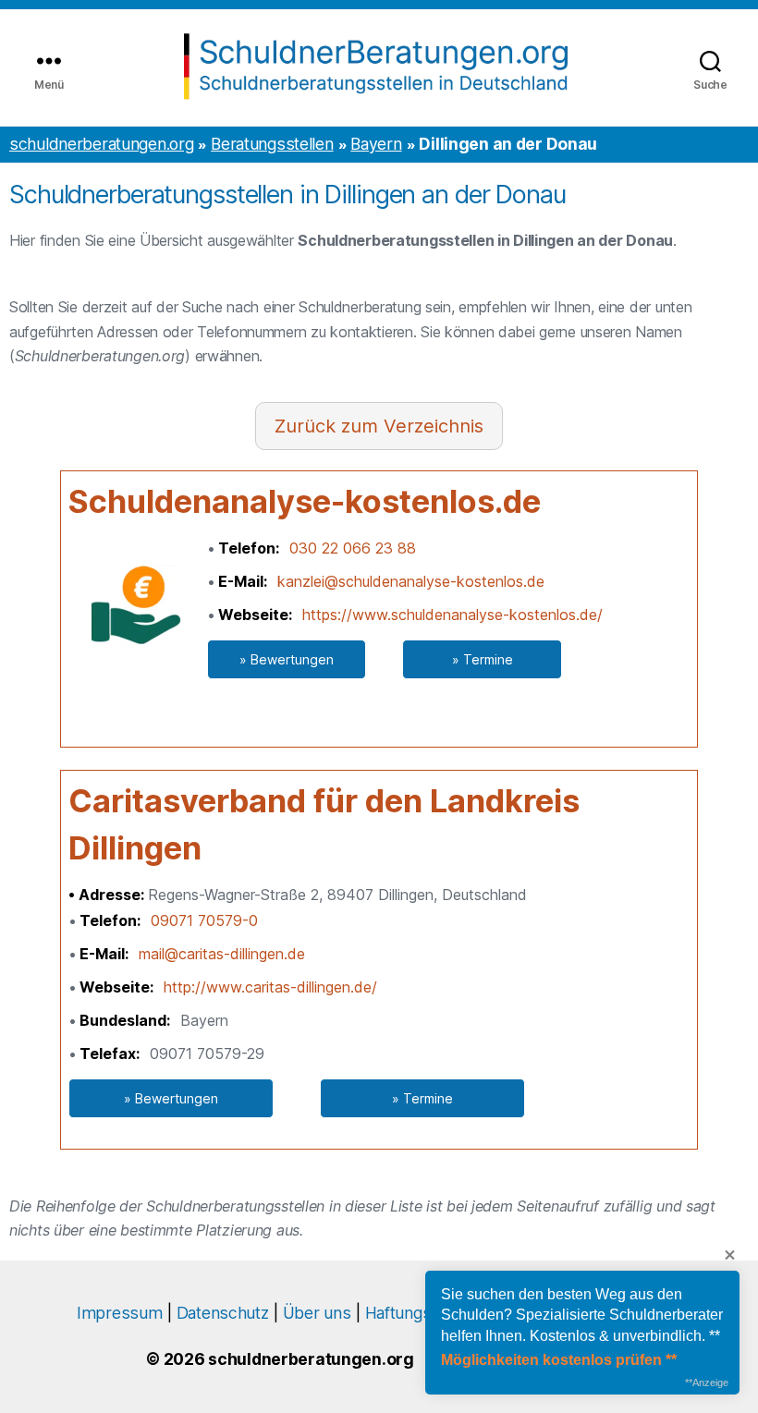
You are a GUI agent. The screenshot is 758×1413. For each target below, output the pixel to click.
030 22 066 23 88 (352, 548)
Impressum (119, 1312)
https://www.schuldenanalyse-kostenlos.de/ (452, 614)
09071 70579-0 (204, 920)
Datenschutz (223, 1312)
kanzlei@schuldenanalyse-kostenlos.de (410, 581)
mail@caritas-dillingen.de (222, 953)
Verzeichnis (433, 426)
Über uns (317, 1312)
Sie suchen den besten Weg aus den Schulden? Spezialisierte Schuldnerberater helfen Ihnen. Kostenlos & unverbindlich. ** (582, 1315)
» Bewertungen (286, 659)
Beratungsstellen (272, 143)
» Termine (482, 659)
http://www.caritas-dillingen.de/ (270, 987)
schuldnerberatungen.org (101, 143)
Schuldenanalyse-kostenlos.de (304, 501)
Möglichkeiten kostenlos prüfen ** (559, 1360)
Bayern (375, 143)
